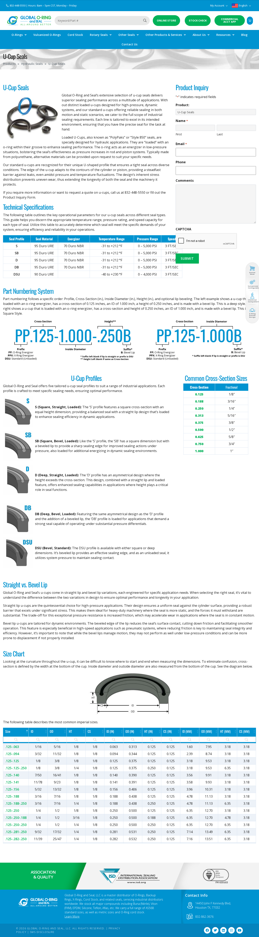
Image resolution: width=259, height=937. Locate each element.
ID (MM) (187, 731)
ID (32, 731)
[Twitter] (215, 930)
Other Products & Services (163, 35)
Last (220, 134)
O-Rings (17, 35)
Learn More (72, 916)
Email (181, 144)
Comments (185, 180)
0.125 (199, 394)
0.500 (199, 429)
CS (89, 731)
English (243, 5)
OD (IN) (129, 731)
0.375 (199, 422)
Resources (223, 35)
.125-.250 (12, 810)
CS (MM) (244, 731)
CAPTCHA (183, 229)
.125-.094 (12, 754)
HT (70, 731)
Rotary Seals (99, 35)
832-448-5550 (18, 5)
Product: (182, 105)
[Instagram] (231, 930)
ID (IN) (110, 731)
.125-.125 (12, 761)
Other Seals (126, 35)
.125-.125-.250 (16, 768)
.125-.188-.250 (16, 803)
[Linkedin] (223, 930)
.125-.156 (12, 789)
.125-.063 (12, 747)
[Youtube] (239, 930)
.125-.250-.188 (16, 817)
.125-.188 (12, 796)
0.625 (199, 437)
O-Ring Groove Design (252, 315)
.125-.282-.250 (16, 839)
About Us (199, 35)
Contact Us (129, 44)
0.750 (199, 444)
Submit (187, 258)
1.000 (199, 451)
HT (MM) (225, 731)
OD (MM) (206, 731)
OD (51, 731)
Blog (244, 35)
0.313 (199, 415)
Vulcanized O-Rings (47, 35)
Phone (181, 162)
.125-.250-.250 (16, 825)
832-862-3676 (204, 917)
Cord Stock (75, 35)
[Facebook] (207, 930)
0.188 (199, 401)
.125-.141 (12, 782)
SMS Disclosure (42, 932)
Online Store (252, 273)
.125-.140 (12, 775)
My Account (217, 5)
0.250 (199, 408)
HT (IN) (148, 731)
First (179, 134)
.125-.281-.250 (16, 832)
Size (7, 731)
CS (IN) (167, 731)
